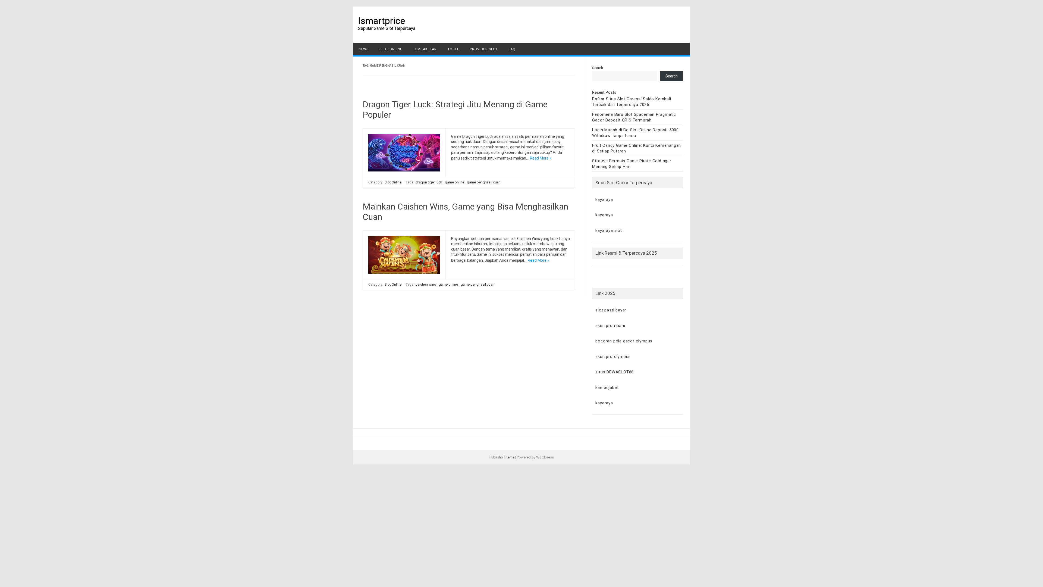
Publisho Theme (501, 457)
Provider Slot (484, 49)
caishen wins (426, 284)
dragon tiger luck (429, 182)
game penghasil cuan (484, 182)
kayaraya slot (608, 230)
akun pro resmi (610, 325)
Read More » (540, 158)
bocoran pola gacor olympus (623, 341)
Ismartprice (381, 20)
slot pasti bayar (610, 310)
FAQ (512, 49)
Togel (453, 49)
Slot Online (390, 49)
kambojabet (606, 387)
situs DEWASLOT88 (614, 372)
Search (597, 68)
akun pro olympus (613, 356)
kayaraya (604, 199)
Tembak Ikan (425, 49)
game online (454, 182)
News (364, 49)
